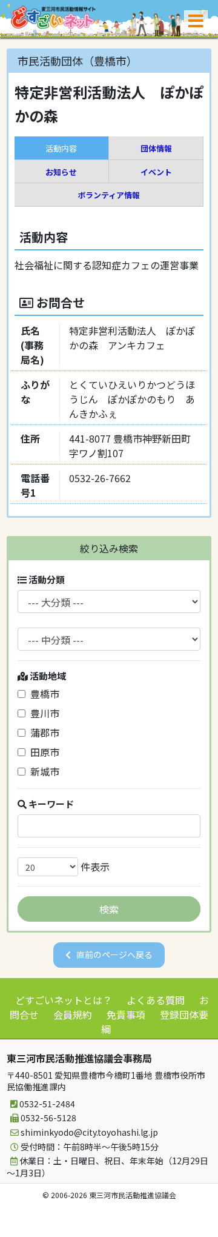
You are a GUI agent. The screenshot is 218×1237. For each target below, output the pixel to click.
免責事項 (126, 1014)
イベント (156, 172)
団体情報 (156, 148)
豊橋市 (42, 693)
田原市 (42, 752)
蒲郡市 (42, 732)
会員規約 (72, 1014)
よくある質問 (156, 1000)
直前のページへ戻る (114, 954)
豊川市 (42, 713)
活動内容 (61, 148)
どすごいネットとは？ (63, 1000)
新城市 (42, 771)
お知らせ (61, 172)
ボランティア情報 (109, 195)
